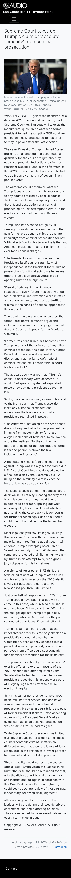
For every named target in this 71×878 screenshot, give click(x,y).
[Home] (28, 5)
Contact (11, 868)
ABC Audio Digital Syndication (28, 12)
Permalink (60, 847)
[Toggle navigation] (14, 19)
